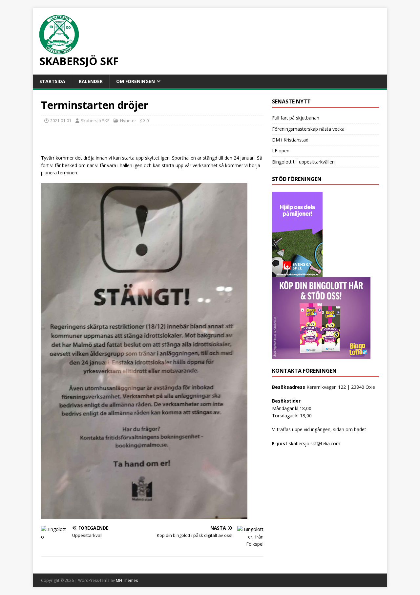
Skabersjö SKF (95, 120)
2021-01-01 (60, 120)
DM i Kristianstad (290, 140)
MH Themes (127, 580)
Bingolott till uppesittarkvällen (303, 162)
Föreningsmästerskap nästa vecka (308, 129)
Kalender (91, 81)
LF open (280, 150)
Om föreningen (135, 81)
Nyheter (128, 120)
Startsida (52, 81)
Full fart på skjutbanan (295, 118)
